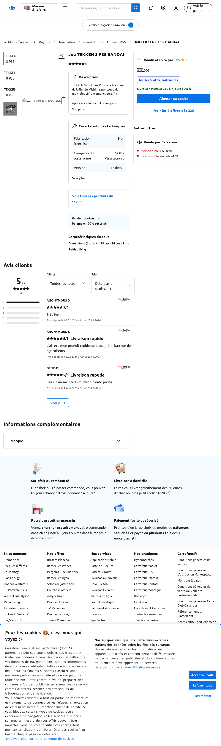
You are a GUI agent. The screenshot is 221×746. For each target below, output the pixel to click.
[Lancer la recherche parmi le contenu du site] (136, 8)
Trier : (95, 274)
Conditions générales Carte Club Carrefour (196, 603)
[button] (65, 7)
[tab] (10, 58)
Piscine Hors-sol (58, 602)
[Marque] (118, 440)
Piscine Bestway (58, 614)
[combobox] (108, 7)
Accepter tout (202, 675)
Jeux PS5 (119, 42)
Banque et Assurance (104, 608)
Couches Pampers (59, 590)
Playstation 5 (93, 42)
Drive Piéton (99, 584)
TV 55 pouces (56, 608)
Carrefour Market (145, 566)
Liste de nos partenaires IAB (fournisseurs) (127, 667)
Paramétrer (202, 696)
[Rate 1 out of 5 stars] (70, 64)
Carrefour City (143, 572)
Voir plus (78, 109)
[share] (61, 55)
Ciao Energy (11, 578)
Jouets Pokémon (58, 620)
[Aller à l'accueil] (12, 7)
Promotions (11, 559)
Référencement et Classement (190, 613)
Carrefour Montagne (148, 590)
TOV (177, 60)
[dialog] (110, 685)
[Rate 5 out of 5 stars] (83, 64)
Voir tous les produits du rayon (92, 198)
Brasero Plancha (58, 559)
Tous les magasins (146, 620)
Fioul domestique (102, 602)
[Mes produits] (163, 7)
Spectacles (97, 620)
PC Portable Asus (15, 590)
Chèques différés (15, 566)
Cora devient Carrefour (149, 608)
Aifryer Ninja (55, 596)
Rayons (44, 42)
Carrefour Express (146, 578)
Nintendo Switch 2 (16, 614)
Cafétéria (140, 602)
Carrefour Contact (146, 584)
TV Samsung (11, 602)
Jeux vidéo (66, 42)
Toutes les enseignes (148, 614)
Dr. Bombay (11, 572)
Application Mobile (103, 559)
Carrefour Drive (100, 572)
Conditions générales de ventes (193, 562)
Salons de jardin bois (60, 584)
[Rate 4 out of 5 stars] (79, 64)
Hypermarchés (144, 559)
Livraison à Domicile (104, 578)
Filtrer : (52, 274)
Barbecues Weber (59, 566)
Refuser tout (202, 685)
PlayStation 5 (12, 620)
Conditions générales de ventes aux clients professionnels (193, 590)
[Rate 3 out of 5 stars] (76, 64)
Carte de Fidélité (102, 566)
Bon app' (140, 596)
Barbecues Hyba (58, 578)
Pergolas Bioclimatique (63, 572)
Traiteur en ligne (101, 596)
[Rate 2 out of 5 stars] (73, 64)
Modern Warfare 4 (15, 584)
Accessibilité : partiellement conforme (196, 624)
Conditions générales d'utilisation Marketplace (194, 572)
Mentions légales (189, 580)
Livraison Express (102, 590)
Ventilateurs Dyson (16, 596)
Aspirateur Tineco (15, 608)
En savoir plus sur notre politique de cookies (40, 739)
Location (96, 614)
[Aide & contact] (151, 7)
